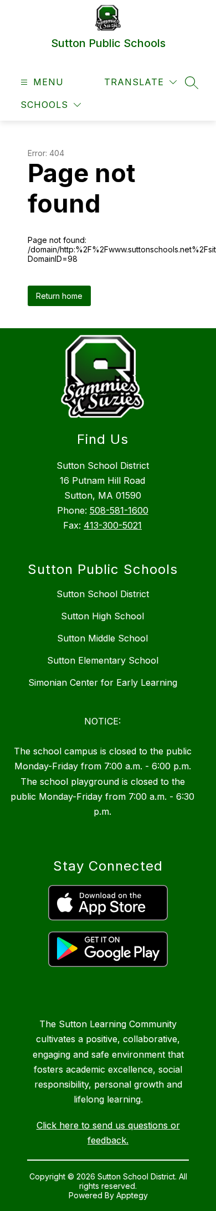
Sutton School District (102, 593)
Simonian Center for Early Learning (102, 682)
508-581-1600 (119, 510)
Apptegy (132, 1195)
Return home (59, 296)
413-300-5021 (113, 525)
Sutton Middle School (102, 638)
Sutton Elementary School (102, 660)
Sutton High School (102, 616)
